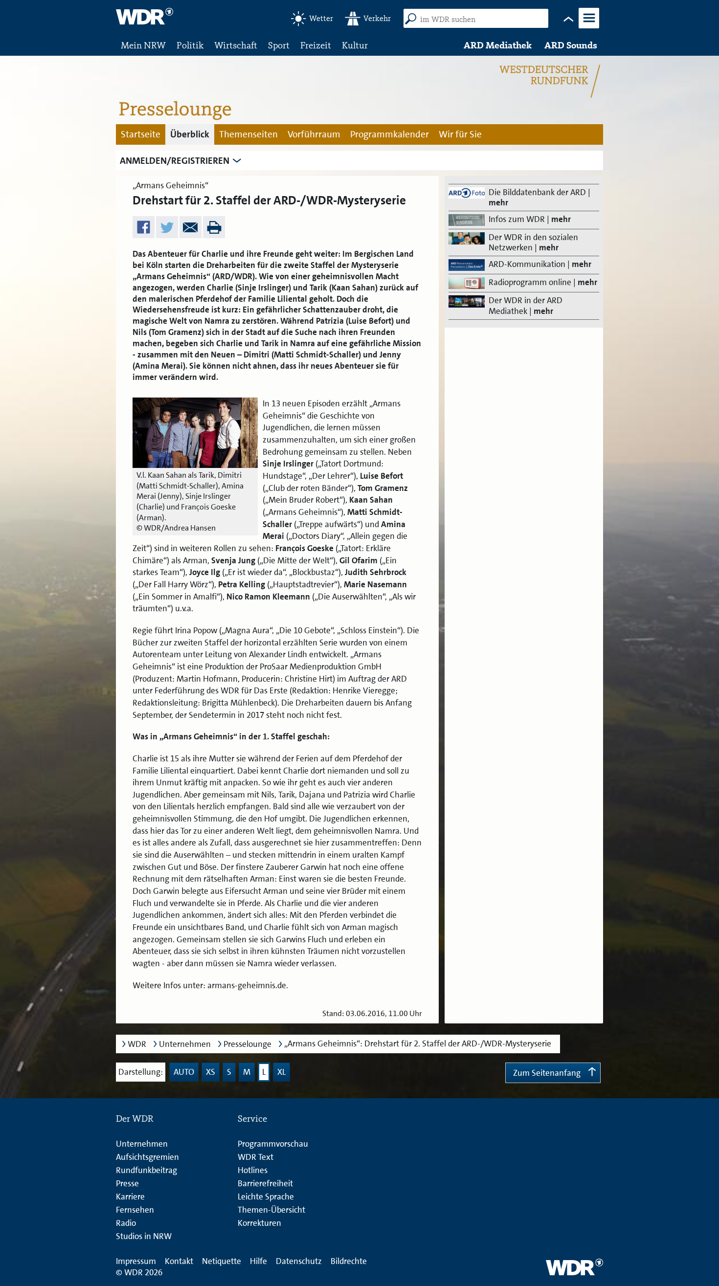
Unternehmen (185, 1044)
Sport (279, 45)
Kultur (355, 45)
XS (210, 1071)
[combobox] (479, 19)
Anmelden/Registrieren (174, 161)
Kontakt (179, 1261)
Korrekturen (259, 1223)
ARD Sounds (570, 45)
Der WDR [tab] (135, 1118)
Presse (127, 1183)
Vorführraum (314, 134)
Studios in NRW (144, 1236)
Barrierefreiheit (265, 1183)
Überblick (189, 134)
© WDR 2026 (139, 1272)
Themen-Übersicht (271, 1209)
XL (281, 1071)
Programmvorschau (273, 1143)
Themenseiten (248, 134)
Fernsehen (135, 1209)
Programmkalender (389, 134)
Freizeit (315, 45)
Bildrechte (349, 1261)
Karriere (130, 1196)
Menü (588, 27)
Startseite (140, 134)
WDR (137, 1044)
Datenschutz (299, 1261)
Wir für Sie (460, 134)
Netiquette (221, 1261)
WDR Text (255, 1157)
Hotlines (253, 1170)
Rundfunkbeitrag (146, 1170)
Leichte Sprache (266, 1196)
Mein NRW (143, 45)
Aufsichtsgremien (147, 1157)
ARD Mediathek (498, 45)
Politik (190, 45)
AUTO (184, 1071)
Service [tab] (252, 1118)
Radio (126, 1223)
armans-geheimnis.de (246, 985)
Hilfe (258, 1261)
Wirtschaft (235, 45)
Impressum (136, 1261)
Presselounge (247, 1044)
